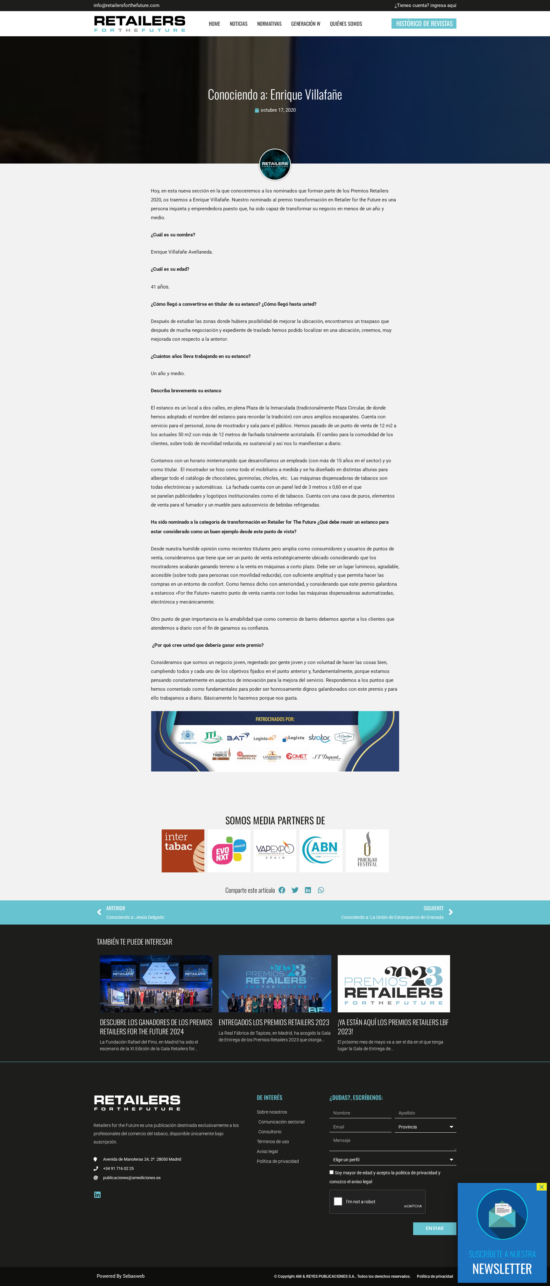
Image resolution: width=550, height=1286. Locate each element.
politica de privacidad (416, 1172)
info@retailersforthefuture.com (126, 5)
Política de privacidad (435, 1276)
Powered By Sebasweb (121, 1276)
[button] (282, 890)
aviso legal (361, 1181)
